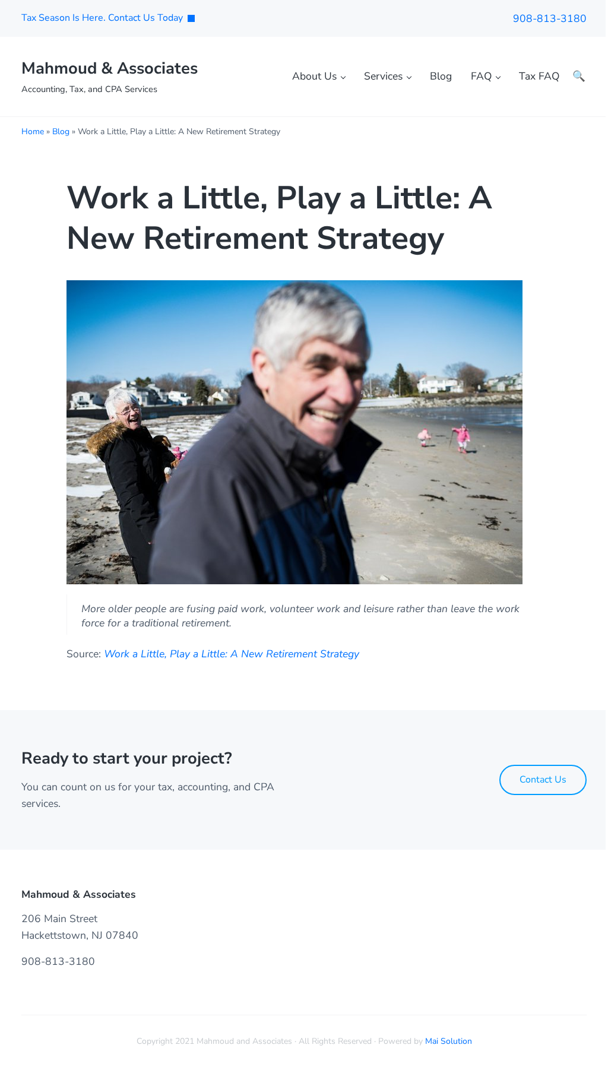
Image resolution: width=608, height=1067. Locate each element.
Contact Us (543, 779)
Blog (60, 131)
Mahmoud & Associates (109, 68)
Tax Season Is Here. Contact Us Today (102, 17)
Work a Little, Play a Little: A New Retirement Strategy (231, 654)
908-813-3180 (550, 18)
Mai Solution (448, 1041)
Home (32, 131)
